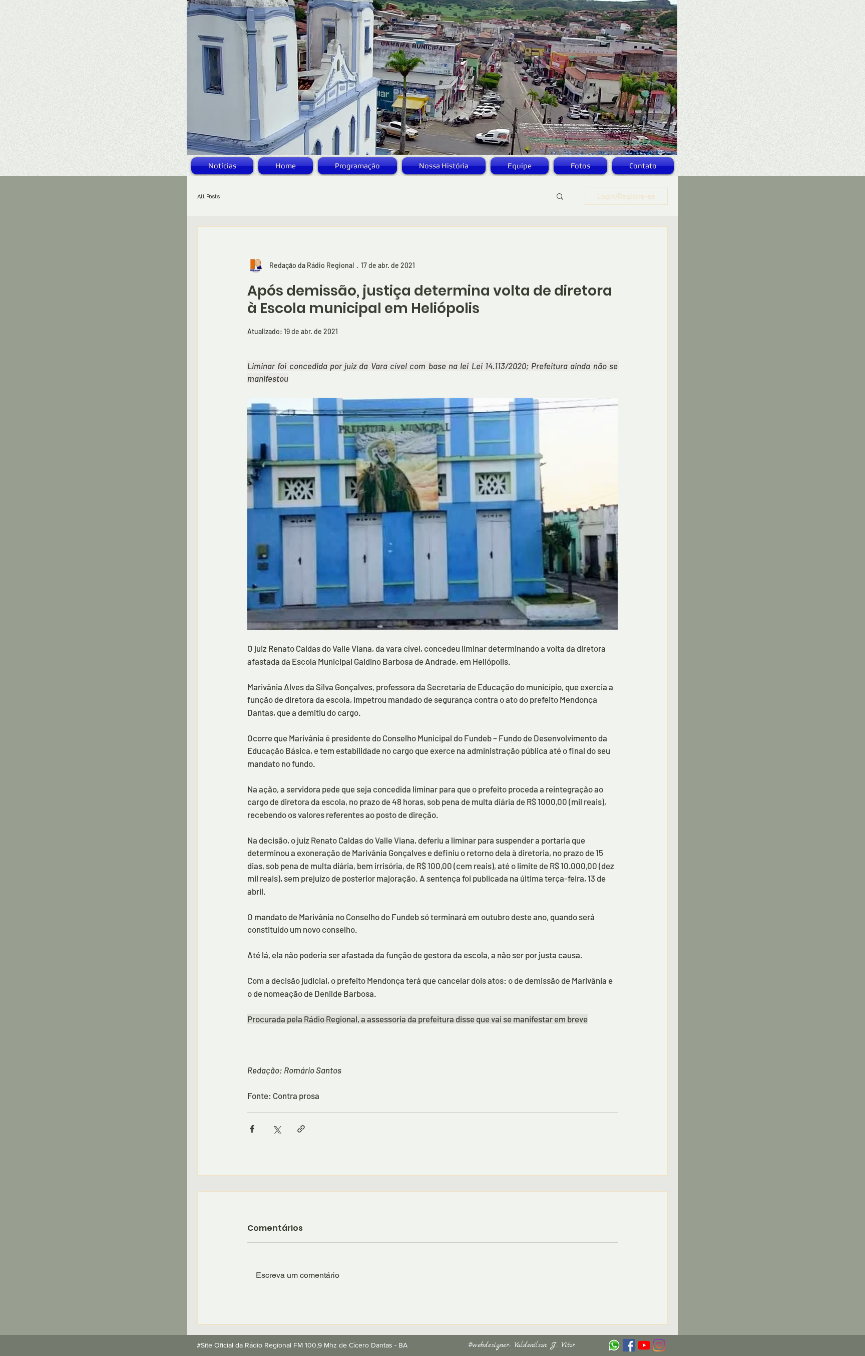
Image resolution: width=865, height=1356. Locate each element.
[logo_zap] (614, 1345)
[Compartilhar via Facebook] (252, 1129)
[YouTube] (644, 1345)
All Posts (208, 196)
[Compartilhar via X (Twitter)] (276, 1129)
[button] (560, 196)
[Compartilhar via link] (301, 1129)
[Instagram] (659, 1345)
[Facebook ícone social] (629, 1345)
